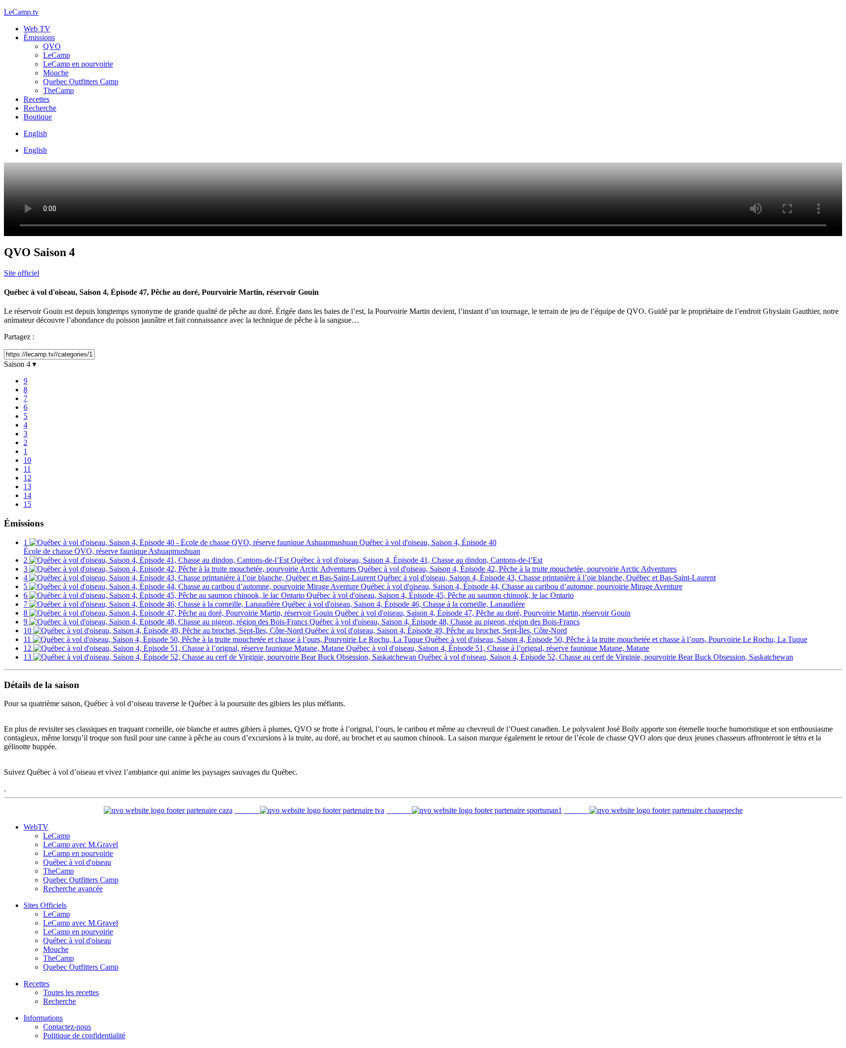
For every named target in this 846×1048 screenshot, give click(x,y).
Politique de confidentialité (84, 1035)
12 (27, 478)
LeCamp (56, 55)
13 (27, 486)
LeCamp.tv (21, 12)
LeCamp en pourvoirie (78, 64)
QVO (52, 46)
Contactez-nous (67, 1027)
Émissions (39, 37)
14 (27, 495)
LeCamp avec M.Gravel (80, 844)
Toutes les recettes (71, 992)
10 (27, 460)
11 (27, 469)
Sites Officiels (45, 905)
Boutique (38, 117)
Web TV (37, 28)
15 (27, 504)
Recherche (40, 108)
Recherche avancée (73, 888)
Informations (43, 1018)
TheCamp (58, 90)
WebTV (36, 827)
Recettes (36, 99)
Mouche (56, 73)
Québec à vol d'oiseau (77, 862)
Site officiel (21, 273)
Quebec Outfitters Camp (80, 81)
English (35, 133)
